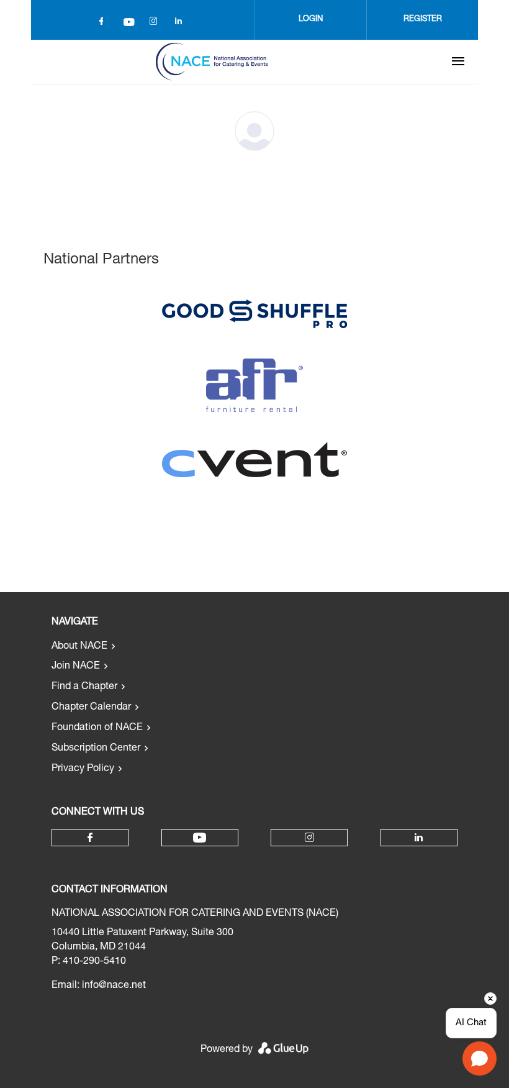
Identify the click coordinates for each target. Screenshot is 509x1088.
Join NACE (76, 667)
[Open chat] (479, 1058)
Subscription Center (96, 749)
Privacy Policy (83, 769)
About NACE (79, 647)
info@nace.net (114, 986)
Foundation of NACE (97, 728)
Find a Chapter (84, 687)
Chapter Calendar (91, 708)
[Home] (211, 61)
